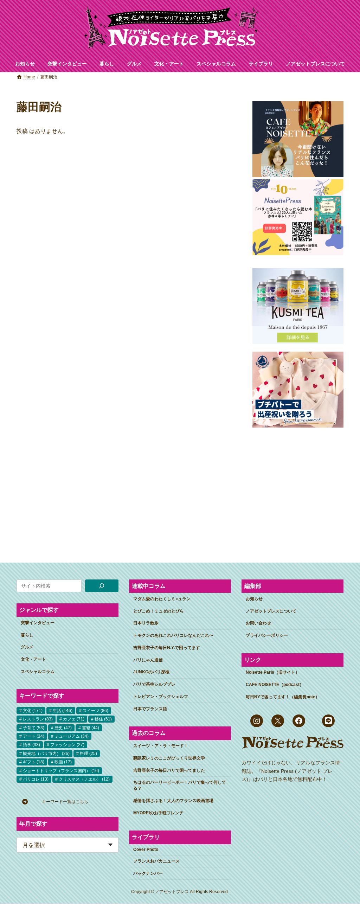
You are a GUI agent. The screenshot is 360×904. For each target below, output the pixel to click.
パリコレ (36, 779)
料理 (88, 753)
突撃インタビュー (37, 622)
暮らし (27, 635)
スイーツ (95, 710)
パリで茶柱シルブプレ (154, 684)
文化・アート (33, 659)
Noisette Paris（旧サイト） (273, 672)
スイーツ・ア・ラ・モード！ (160, 745)
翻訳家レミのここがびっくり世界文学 (169, 758)
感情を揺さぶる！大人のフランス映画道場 (173, 800)
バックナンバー (148, 873)
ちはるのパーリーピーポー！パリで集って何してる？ (179, 785)
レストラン (38, 719)
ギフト (33, 761)
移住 (103, 719)
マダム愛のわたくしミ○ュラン (162, 598)
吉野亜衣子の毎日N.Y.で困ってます (166, 647)
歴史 (63, 727)
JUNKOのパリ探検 (151, 672)
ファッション (67, 744)
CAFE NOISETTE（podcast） (275, 684)
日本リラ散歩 (146, 623)
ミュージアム (71, 736)
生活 (62, 710)
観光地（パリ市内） (46, 753)
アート (33, 736)
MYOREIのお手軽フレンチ (158, 812)
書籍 (90, 727)
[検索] (101, 585)
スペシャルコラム (37, 671)
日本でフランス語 (150, 708)
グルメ (27, 647)
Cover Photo (145, 849)
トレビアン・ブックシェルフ (160, 696)
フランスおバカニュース (156, 861)
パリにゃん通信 (148, 660)
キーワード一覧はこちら (67, 801)
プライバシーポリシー (267, 635)
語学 (31, 744)
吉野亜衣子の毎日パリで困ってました (169, 770)
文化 (33, 710)
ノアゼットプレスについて (271, 611)
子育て (33, 727)
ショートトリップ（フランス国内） (61, 770)
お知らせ (254, 598)
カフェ (73, 719)
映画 (63, 761)
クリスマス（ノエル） (84, 779)
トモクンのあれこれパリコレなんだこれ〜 (173, 635)
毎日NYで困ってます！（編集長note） (283, 696)
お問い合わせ (258, 623)
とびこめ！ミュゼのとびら (158, 611)
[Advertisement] (297, 489)
